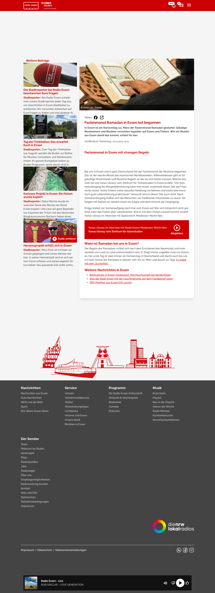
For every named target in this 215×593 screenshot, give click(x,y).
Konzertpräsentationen (166, 419)
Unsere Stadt (72, 419)
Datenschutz (28, 497)
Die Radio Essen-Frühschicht (125, 393)
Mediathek (115, 402)
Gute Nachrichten (31, 397)
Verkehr (69, 393)
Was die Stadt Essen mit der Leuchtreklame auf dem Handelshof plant (131, 278)
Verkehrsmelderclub (77, 397)
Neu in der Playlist (163, 402)
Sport (24, 406)
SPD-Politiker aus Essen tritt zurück (111, 282)
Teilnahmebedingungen (35, 501)
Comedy (114, 406)
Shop (24, 457)
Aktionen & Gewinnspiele (123, 397)
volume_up (165, 583)
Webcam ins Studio (32, 448)
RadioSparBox (29, 461)
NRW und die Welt (32, 402)
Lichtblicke (71, 411)
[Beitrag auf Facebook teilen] (96, 117)
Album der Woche (163, 406)
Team (24, 444)
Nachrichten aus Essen (34, 393)
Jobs (24, 466)
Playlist (157, 397)
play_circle (180, 583)
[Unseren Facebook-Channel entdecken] (185, 550)
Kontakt (25, 488)
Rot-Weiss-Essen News (34, 411)
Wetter (69, 402)
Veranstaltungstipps (77, 406)
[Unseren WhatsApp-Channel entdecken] (178, 550)
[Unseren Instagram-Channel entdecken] (191, 550)
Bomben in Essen (75, 424)
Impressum (27, 506)
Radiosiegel (28, 470)
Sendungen (27, 453)
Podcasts (114, 411)
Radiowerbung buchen (34, 484)
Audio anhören (64, 239)
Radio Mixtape (161, 411)
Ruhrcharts (159, 393)
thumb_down (173, 583)
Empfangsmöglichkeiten (35, 479)
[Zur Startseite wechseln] (31, 5)
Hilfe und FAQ (29, 492)
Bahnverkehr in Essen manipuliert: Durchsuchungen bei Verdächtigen (130, 274)
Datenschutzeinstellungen (70, 550)
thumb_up (187, 583)
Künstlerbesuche (163, 415)
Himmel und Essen (76, 415)
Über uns (26, 475)
